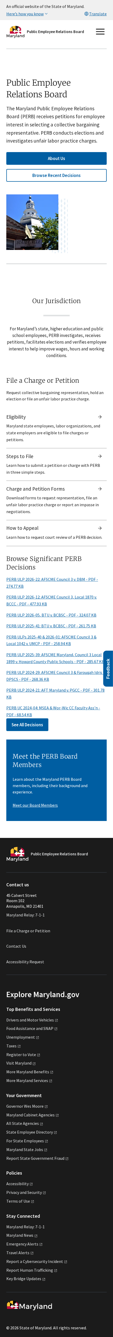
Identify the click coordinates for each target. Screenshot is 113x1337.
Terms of (18, 1201)
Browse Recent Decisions (56, 175)
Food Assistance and (29, 1028)
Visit (19, 1063)
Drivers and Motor (30, 1020)
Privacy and (24, 1192)
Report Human (29, 1270)
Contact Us (16, 946)
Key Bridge (23, 1278)
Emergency (22, 1244)
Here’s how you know (25, 13)
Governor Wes (25, 1106)
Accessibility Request (25, 961)
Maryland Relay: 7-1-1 (25, 915)
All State (22, 1123)
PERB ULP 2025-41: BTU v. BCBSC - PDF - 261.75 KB (51, 625)
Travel (17, 1252)
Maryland (19, 1235)
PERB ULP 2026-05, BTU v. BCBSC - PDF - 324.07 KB (51, 615)
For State (25, 1140)
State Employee (29, 1132)
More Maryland (27, 1071)
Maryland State (24, 1149)
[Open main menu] (100, 31)
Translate (98, 13)
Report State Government (35, 1158)
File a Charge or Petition (28, 930)
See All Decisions (27, 725)
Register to (21, 1054)
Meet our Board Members (35, 805)
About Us (56, 158)
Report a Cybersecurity (34, 1261)
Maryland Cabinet (30, 1114)
